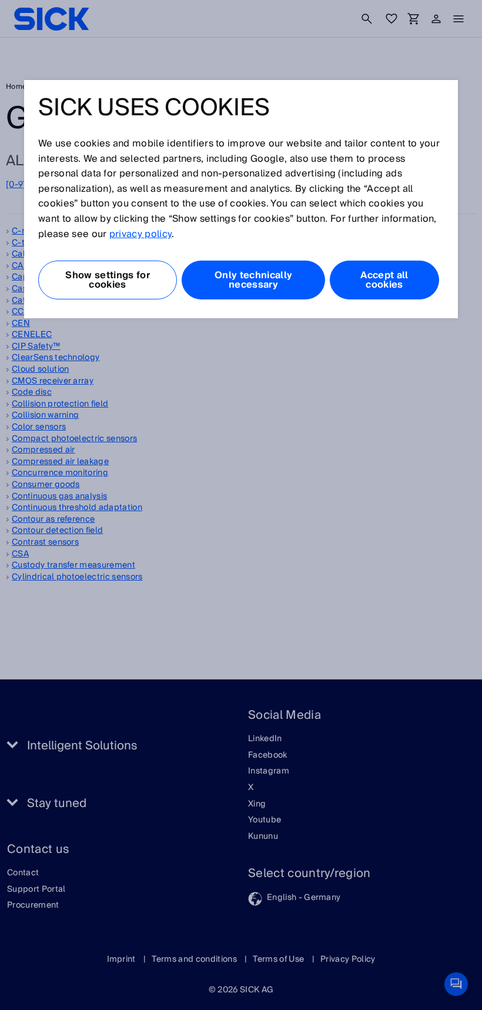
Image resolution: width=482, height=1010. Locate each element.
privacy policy (140, 234)
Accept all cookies (384, 280)
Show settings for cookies (107, 280)
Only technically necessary (253, 280)
